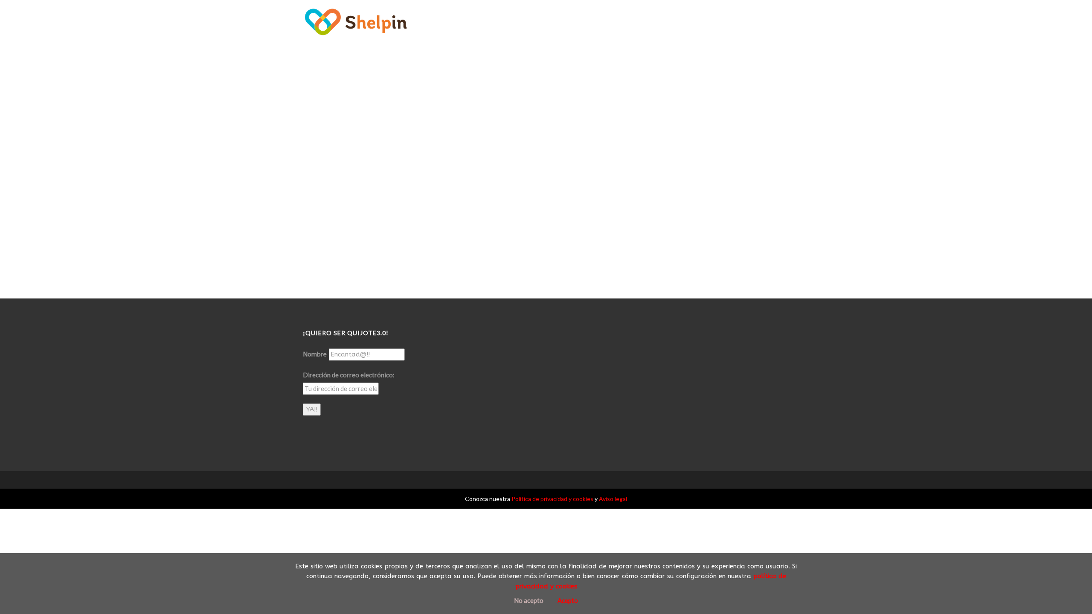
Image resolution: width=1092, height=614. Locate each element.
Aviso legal (613, 498)
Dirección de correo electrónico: (349, 375)
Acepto (568, 600)
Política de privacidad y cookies (552, 498)
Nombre (315, 354)
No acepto (528, 600)
